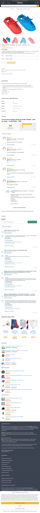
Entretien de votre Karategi (6, 480)
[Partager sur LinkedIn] (11, 74)
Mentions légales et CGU (6, 466)
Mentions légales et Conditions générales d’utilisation (28, 511)
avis (3, 47)
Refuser (20, 505)
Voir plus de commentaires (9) (19, 207)
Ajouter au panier (11, 62)
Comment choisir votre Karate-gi (7, 478)
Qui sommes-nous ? (5, 472)
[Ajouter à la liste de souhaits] (35, 14)
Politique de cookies (6, 511)
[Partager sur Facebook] (4, 74)
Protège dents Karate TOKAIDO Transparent (6, 331)
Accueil (12, 8)
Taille (2, 55)
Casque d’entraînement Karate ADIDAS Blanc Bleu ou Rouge (24, 332)
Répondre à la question (9, 245)
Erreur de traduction (11, 144)
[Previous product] (21, 11)
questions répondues (8, 47)
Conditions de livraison (6, 462)
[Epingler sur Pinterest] (9, 74)
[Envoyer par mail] (8, 74)
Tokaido (5, 71)
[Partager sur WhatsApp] (2, 74)
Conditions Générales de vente (7, 470)
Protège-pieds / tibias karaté (23, 8)
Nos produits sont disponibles (7, 460)
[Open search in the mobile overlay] (20, 6)
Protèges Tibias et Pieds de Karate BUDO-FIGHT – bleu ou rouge (14, 332)
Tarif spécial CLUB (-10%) (6, 458)
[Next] (35, 24)
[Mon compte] (36, 3)
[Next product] (19, 11)
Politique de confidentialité (14, 511)
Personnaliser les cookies (20, 508)
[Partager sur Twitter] (6, 74)
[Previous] (4, 24)
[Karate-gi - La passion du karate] (20, 3)
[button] (3, 3)
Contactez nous (4, 464)
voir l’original (13, 150)
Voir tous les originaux (6, 133)
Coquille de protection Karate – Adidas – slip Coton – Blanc (33, 332)
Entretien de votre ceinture (6, 482)
